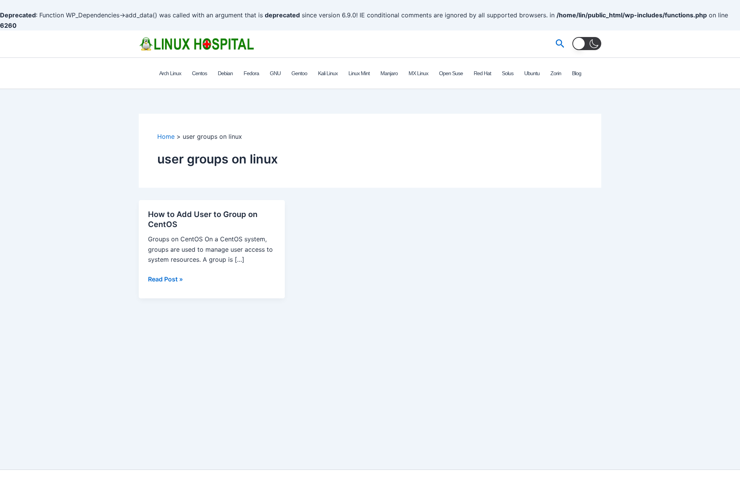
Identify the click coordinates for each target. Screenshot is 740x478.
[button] (560, 43)
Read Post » (165, 279)
